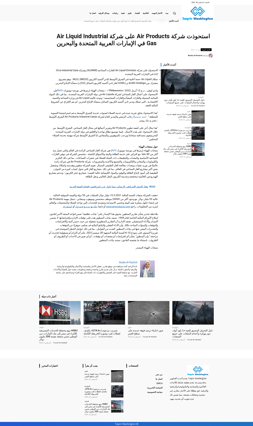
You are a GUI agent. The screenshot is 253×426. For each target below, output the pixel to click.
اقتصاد (189, 143)
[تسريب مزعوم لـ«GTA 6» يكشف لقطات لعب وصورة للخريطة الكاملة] (198, 133)
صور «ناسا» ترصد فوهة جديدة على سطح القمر (179, 115)
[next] (160, 21)
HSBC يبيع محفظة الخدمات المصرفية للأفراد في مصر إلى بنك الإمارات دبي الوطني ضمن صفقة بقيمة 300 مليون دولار (177, 150)
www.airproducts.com (118, 206)
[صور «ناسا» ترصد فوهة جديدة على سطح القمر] (198, 117)
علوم (189, 111)
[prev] (164, 21)
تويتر (87, 206)
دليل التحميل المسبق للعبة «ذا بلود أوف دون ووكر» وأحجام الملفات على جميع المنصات (117, 21)
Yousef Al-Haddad (198, 105)
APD (60, 90)
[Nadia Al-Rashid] (211, 55)
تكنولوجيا (201, 97)
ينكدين (95, 206)
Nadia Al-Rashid (195, 55)
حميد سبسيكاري (139, 116)
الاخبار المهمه (206, 50)
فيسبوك (79, 206)
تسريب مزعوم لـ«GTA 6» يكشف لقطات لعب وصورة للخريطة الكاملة (178, 132)
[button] (174, 13)
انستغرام (67, 206)
